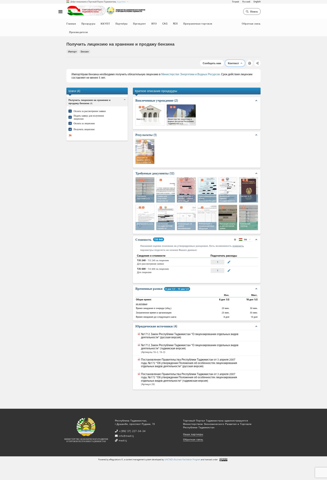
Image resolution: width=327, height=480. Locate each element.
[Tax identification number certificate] (207, 190)
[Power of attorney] (144, 217)
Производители (78, 32)
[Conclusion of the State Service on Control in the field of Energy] (165, 217)
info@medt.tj (126, 435)
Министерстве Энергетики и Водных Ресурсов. (190, 74)
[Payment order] (144, 190)
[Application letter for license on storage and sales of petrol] (165, 190)
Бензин (85, 51)
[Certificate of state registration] (186, 190)
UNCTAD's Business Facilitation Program (182, 459)
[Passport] (248, 190)
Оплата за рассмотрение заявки (90, 111)
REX (175, 23)
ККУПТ (105, 23)
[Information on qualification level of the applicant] (186, 217)
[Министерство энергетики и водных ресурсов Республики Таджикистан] (181, 115)
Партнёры (121, 23)
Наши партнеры (193, 434)
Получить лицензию (84, 129)
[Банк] (150, 115)
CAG (165, 23)
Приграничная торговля (197, 23)
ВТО (154, 23)
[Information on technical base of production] (207, 217)
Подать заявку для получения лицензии (89, 117)
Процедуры (88, 23)
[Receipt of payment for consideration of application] (227, 217)
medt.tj (122, 440)
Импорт (72, 51)
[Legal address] (227, 190)
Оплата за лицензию (84, 123)
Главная (71, 23)
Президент (139, 23)
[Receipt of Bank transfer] (248, 217)
